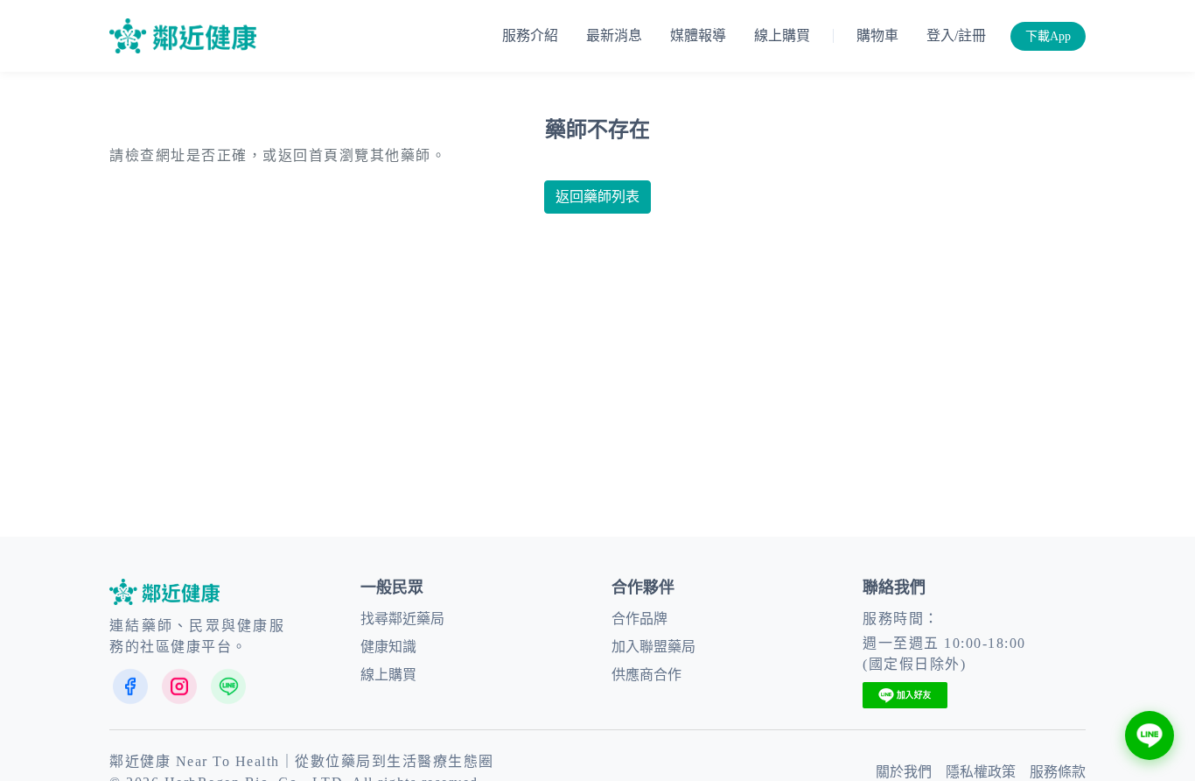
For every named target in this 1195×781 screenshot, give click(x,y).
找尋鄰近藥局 (402, 618)
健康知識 (388, 646)
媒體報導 (698, 35)
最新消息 (614, 35)
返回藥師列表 (597, 196)
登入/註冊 (956, 35)
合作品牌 (639, 618)
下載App (1048, 36)
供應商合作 (646, 674)
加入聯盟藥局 (653, 646)
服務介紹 (530, 35)
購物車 (877, 35)
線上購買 (782, 35)
